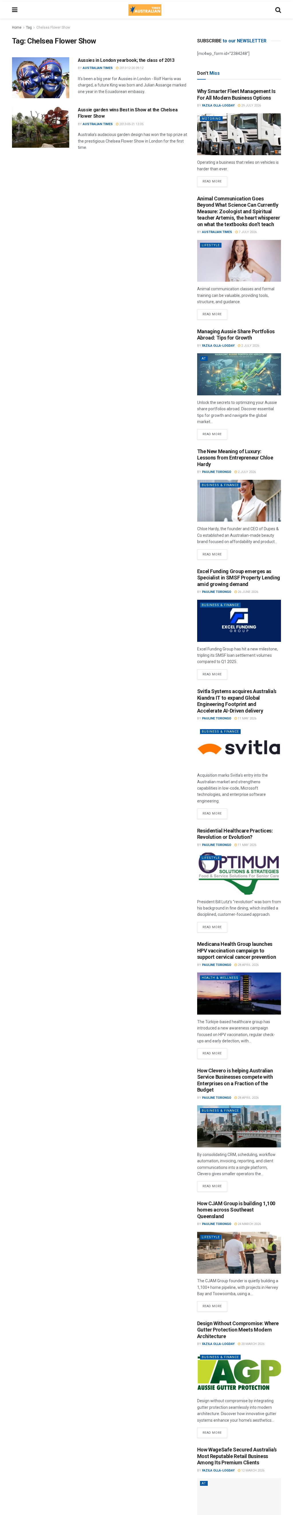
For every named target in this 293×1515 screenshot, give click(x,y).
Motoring (211, 119)
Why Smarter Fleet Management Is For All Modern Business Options (236, 94)
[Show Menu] (14, 10)
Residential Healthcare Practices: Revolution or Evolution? (235, 834)
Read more (215, 179)
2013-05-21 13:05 (130, 124)
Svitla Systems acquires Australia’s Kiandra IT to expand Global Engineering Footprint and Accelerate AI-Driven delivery (236, 701)
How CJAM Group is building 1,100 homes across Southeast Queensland (236, 1209)
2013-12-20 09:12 (130, 68)
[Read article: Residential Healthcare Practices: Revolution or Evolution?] (239, 874)
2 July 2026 (249, 346)
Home (16, 27)
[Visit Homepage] (144, 10)
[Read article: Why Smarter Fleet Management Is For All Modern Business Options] (239, 134)
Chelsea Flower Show (53, 27)
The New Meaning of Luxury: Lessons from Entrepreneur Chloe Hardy (235, 457)
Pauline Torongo (216, 472)
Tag (29, 27)
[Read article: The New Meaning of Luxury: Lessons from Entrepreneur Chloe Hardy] (239, 501)
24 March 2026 (249, 1224)
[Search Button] (278, 10)
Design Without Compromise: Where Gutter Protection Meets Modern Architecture (238, 1329)
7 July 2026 (247, 232)
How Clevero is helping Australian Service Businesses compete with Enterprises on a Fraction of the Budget (235, 1080)
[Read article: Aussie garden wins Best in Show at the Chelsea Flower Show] (40, 127)
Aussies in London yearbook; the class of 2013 (126, 60)
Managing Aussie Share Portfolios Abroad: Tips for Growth (236, 334)
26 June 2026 (247, 592)
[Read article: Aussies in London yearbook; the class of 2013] (40, 77)
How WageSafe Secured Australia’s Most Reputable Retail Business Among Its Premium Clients (237, 1456)
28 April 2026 (248, 965)
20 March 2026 (252, 1344)
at (204, 358)
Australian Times (98, 68)
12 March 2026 (252, 1470)
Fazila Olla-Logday (218, 105)
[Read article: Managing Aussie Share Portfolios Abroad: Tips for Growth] (239, 374)
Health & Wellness (220, 978)
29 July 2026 (250, 105)
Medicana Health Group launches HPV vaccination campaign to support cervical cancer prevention (236, 950)
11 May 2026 (246, 718)
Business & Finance (220, 485)
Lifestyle (211, 245)
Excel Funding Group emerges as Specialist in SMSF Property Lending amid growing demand (238, 577)
